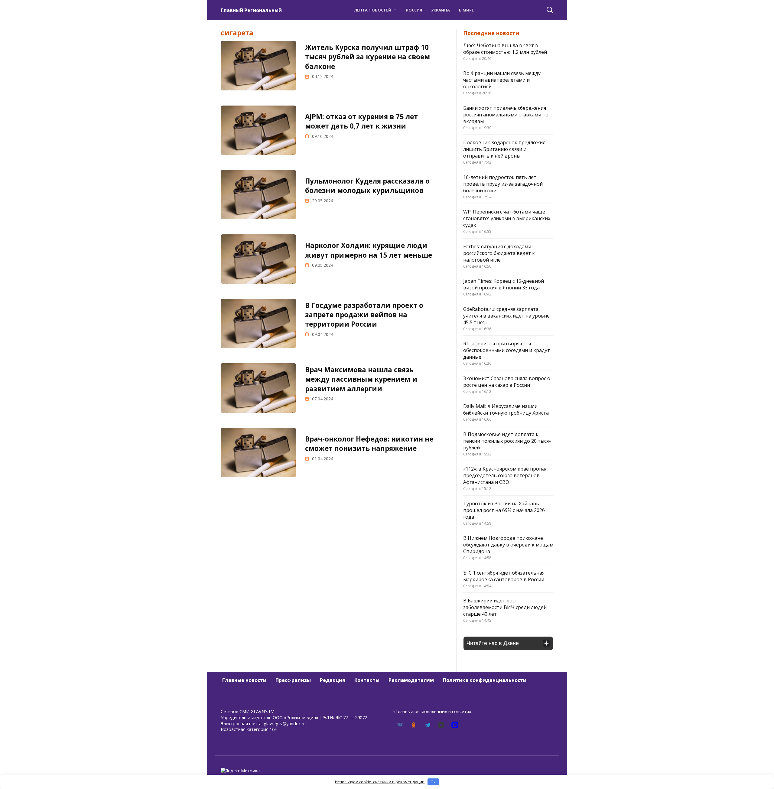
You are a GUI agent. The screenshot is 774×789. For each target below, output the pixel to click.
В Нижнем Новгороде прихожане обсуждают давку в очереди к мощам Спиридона (508, 545)
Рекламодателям (411, 680)
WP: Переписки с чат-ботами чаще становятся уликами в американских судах (506, 218)
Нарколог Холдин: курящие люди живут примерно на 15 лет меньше (368, 250)
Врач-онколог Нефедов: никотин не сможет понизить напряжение (369, 443)
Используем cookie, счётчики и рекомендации (379, 781)
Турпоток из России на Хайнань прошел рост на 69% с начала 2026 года (504, 510)
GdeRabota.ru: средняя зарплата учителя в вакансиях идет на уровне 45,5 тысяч (506, 316)
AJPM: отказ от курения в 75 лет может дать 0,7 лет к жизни (361, 121)
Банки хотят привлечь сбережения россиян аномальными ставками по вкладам (505, 115)
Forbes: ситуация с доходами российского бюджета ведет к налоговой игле (499, 253)
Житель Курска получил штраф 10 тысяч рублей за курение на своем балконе (367, 57)
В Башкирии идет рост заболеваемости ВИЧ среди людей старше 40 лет (505, 607)
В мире (466, 10)
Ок (433, 781)
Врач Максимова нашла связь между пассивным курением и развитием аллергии (361, 379)
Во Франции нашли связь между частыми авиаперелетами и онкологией (502, 80)
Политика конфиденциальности (484, 680)
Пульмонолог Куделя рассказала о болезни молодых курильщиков (367, 185)
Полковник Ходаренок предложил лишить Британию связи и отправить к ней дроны (504, 149)
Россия (414, 10)
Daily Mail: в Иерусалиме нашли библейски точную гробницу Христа (506, 409)
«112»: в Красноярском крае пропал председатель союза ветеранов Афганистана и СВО (505, 475)
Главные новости (244, 680)
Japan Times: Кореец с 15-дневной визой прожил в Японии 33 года (503, 284)
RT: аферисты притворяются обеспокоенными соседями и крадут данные (506, 350)
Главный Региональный (251, 10)
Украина (440, 10)
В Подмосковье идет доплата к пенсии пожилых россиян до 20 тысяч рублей (507, 441)
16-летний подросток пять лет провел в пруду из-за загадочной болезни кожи (503, 184)
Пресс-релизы (293, 680)
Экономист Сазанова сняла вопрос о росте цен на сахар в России (506, 381)
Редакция (332, 680)
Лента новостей (372, 10)
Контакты (366, 680)
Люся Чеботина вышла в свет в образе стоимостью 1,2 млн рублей (505, 48)
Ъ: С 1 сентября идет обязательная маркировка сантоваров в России (504, 576)
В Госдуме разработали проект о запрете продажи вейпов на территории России (364, 315)
